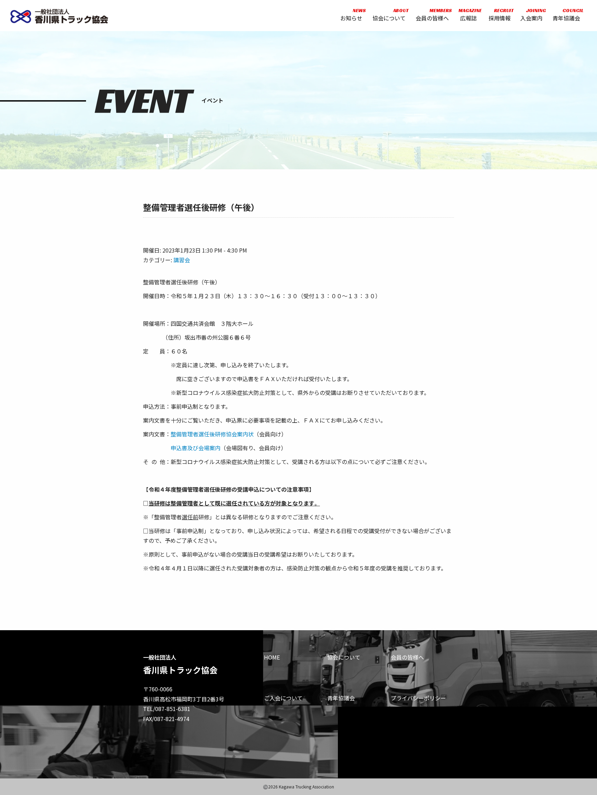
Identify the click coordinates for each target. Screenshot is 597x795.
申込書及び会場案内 (195, 448)
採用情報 (500, 14)
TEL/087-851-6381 (166, 708)
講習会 (181, 260)
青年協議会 (566, 14)
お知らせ (351, 14)
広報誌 (468, 14)
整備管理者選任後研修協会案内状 (212, 434)
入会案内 (531, 14)
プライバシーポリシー (418, 698)
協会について (389, 14)
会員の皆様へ (432, 14)
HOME (272, 657)
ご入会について (283, 698)
